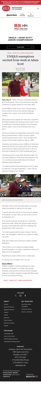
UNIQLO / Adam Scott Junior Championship (20, 53)
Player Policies (8, 320)
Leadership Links (9, 333)
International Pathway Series (12, 341)
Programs (8, 330)
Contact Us (6, 376)
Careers (6, 312)
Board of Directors (9, 307)
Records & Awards (9, 323)
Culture (6, 315)
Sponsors (6, 317)
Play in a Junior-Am (26, 312)
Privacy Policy (7, 372)
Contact (6, 304)
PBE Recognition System (11, 339)
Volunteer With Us (26, 309)
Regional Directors (9, 309)
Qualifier (20, 47)
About (6, 301)
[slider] (10, 195)
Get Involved (27, 301)
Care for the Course (9, 336)
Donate (6, 325)
